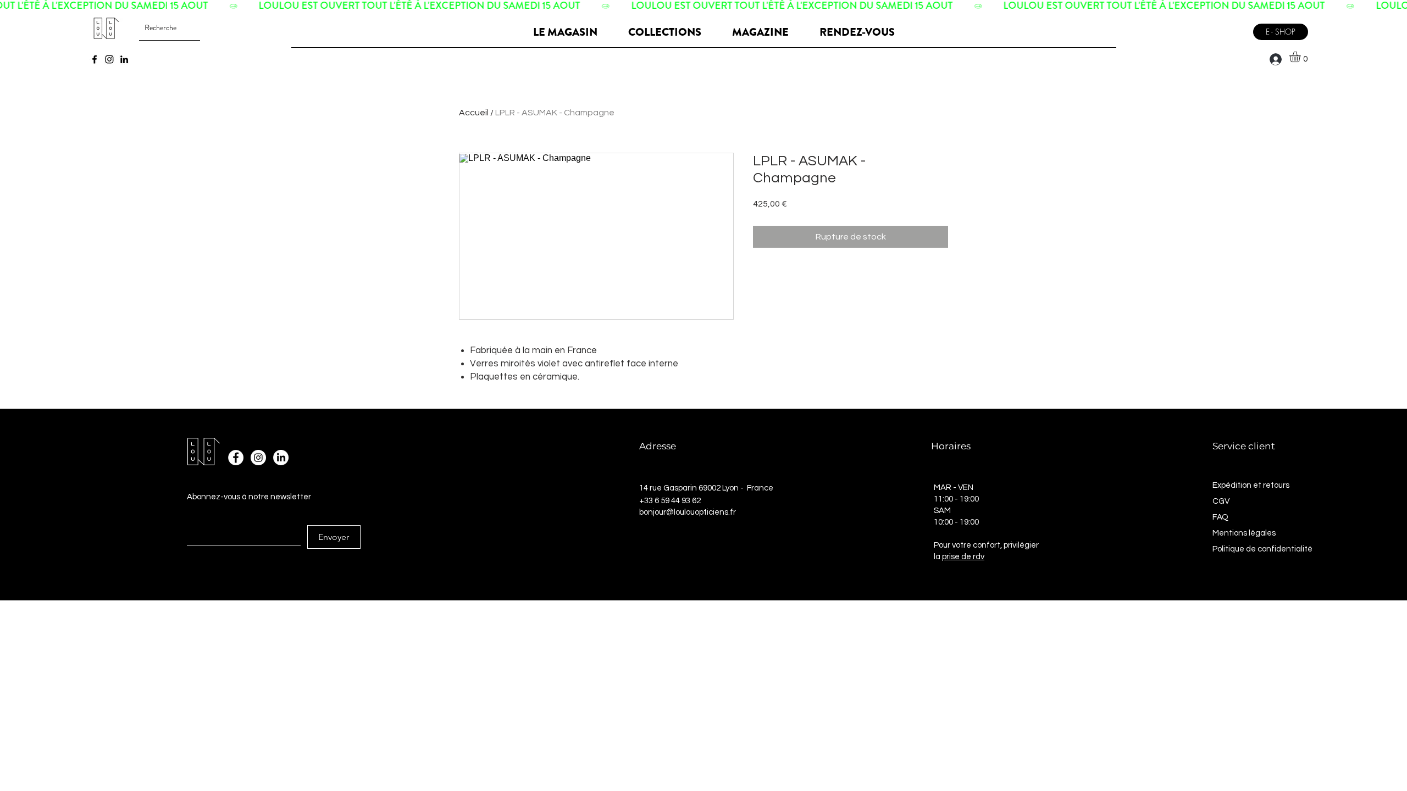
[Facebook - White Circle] (235, 457)
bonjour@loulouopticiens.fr (687, 512)
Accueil (474, 112)
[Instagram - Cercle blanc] (258, 457)
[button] (1301, 56)
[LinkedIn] (124, 59)
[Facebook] (94, 59)
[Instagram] (109, 59)
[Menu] (1233, 27)
